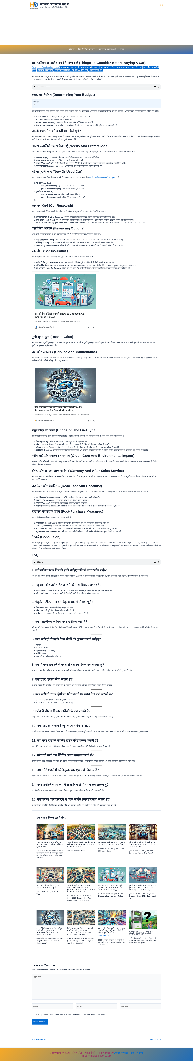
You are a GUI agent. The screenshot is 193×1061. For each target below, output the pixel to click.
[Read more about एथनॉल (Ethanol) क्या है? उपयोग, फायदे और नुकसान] (143, 919)
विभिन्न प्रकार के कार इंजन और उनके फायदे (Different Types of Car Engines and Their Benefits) (81, 931)
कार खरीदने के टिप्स (108, 67)
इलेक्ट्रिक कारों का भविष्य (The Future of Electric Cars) (111, 843)
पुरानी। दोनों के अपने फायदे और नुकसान (103, 177)
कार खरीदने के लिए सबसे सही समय (129, 67)
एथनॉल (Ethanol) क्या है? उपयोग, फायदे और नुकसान (141, 933)
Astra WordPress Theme (129, 1052)
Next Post (155, 1039)
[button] (162, 5)
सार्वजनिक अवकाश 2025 (107, 49)
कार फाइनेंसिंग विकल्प (62, 70)
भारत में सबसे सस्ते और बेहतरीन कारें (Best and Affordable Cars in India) (81, 844)
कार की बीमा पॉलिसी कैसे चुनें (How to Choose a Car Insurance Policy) (110, 888)
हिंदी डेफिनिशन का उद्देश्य (86, 49)
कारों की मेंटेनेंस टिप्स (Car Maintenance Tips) (48, 887)
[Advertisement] (96, 28)
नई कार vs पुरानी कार (80, 70)
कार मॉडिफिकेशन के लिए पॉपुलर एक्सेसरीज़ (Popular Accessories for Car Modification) (50, 931)
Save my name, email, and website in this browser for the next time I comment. (70, 1015)
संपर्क (122, 49)
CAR (108, 936)
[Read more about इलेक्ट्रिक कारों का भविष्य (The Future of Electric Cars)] (112, 832)
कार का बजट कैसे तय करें (70, 67)
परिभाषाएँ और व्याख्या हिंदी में (54, 4)
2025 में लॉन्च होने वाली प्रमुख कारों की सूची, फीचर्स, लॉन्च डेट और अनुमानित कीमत (111, 930)
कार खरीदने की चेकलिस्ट (90, 67)
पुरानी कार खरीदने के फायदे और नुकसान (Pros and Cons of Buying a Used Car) (142, 888)
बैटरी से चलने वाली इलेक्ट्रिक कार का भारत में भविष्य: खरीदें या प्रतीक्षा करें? (50, 844)
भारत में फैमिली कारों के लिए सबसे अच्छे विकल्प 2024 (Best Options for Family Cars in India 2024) (81, 889)
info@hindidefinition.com (96, 1055)
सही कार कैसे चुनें (96, 70)
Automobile (102, 936)
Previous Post (39, 1039)
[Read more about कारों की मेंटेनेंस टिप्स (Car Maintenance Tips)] (50, 875)
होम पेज (71, 49)
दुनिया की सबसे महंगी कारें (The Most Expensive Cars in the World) (142, 844)
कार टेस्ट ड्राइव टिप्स (45, 70)
